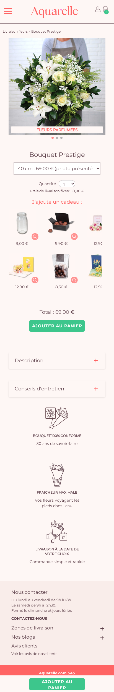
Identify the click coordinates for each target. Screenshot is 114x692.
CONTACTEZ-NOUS (29, 618)
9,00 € (22, 243)
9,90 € (61, 243)
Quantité (47, 183)
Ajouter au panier (57, 325)
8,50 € (61, 286)
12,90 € (22, 286)
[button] (52, 138)
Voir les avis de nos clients (34, 653)
